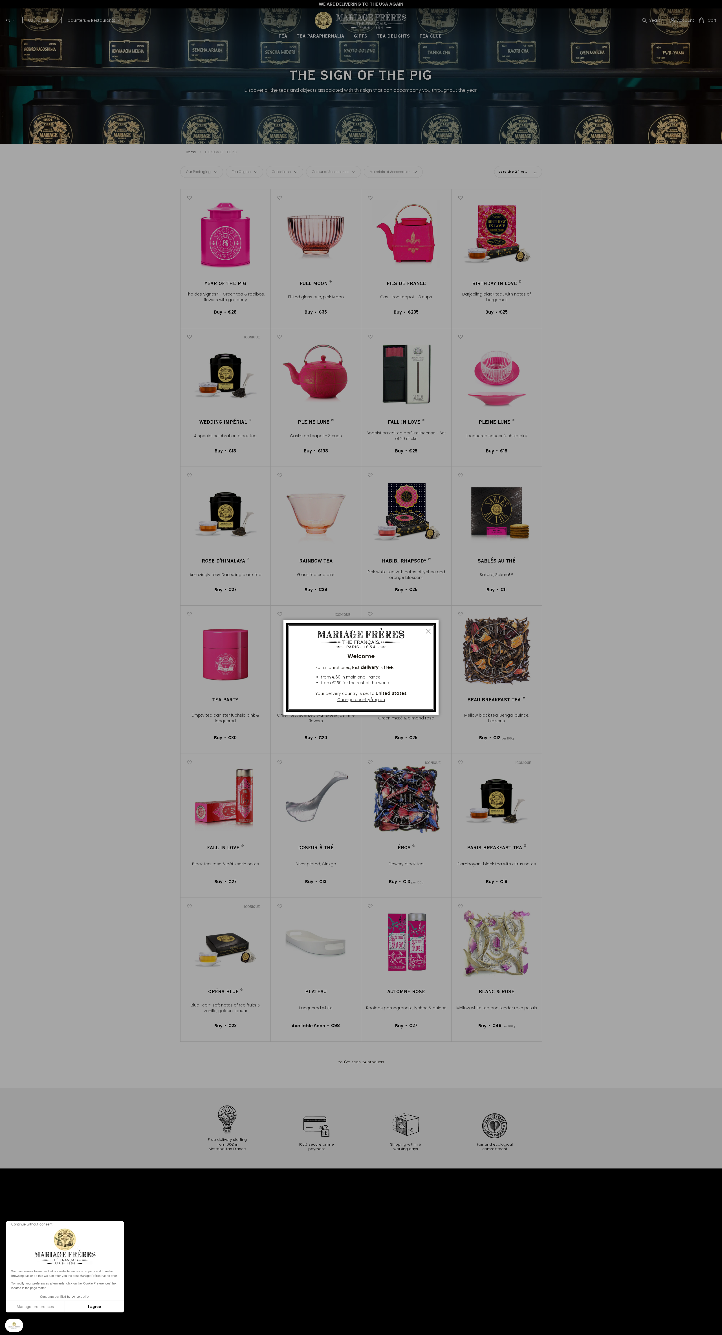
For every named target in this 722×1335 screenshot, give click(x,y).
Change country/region (361, 699)
